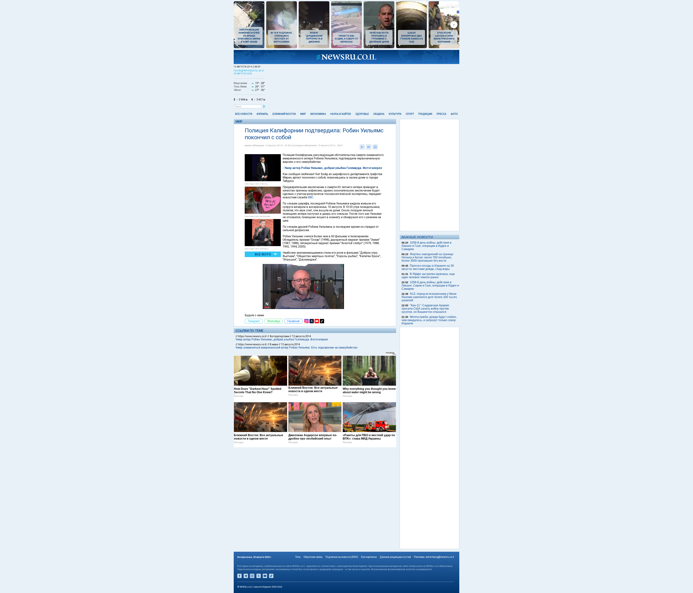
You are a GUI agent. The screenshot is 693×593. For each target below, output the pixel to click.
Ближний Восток (284, 114)
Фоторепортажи (279, 336)
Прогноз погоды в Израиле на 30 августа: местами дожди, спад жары (428, 267)
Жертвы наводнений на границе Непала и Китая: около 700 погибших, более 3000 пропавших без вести (427, 257)
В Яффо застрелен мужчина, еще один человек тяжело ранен (428, 275)
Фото (454, 114)
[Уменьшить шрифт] (362, 147)
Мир (303, 114)
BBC (310, 197)
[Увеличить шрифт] (368, 147)
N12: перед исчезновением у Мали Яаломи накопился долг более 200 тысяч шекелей (429, 297)
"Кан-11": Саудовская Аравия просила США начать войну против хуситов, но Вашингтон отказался (425, 308)
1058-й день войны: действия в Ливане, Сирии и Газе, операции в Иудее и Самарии (430, 285)
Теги (297, 556)
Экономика (318, 114)
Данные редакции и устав (395, 556)
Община (378, 114)
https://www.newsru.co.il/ (252, 336)
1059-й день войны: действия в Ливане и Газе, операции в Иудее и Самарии (427, 246)
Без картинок (369, 556)
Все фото (263, 254)
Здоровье (362, 114)
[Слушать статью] (378, 147)
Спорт (410, 114)
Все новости (243, 114)
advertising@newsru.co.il (440, 556)
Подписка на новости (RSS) (342, 556)
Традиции (425, 114)
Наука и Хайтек (340, 114)
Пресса (441, 114)
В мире (274, 344)
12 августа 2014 (301, 336)
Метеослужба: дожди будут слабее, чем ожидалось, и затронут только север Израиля (429, 320)
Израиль (262, 114)
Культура (395, 114)
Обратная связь (313, 556)
